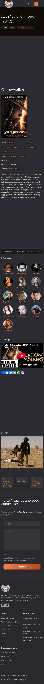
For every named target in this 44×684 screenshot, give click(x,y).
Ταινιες (13, 27)
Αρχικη (4, 27)
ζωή (18, 187)
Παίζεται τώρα (6, 656)
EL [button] (29, 4)
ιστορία (34, 174)
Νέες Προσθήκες (7, 660)
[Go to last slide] (4, 452)
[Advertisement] (22, 64)
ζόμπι (7, 197)
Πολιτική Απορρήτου (19, 680)
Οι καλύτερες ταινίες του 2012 (36, 482)
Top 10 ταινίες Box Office (10, 622)
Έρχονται (8, 652)
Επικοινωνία (5, 680)
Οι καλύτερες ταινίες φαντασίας (7, 482)
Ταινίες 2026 (5, 626)
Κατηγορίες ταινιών (8, 618)
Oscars (3, 664)
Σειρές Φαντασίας (22, 480)
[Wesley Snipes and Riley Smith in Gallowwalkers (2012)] (22, 452)
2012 (11, 142)
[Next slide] (39, 452)
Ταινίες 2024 (5, 634)
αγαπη (29, 192)
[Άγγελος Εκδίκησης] (14, 116)
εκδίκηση (26, 200)
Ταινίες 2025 (5, 630)
